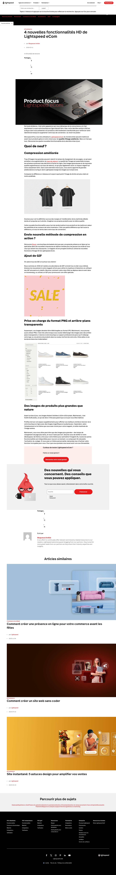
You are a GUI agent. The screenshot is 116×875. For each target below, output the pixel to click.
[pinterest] (60, 855)
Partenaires (68, 820)
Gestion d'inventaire (62, 805)
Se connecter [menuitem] (91, 3)
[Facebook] (31, 61)
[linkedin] (64, 855)
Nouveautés (100, 805)
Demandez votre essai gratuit (56, 460)
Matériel (9, 828)
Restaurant (17, 17)
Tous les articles (7, 17)
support (57, 806)
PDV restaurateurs (27, 820)
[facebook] (46, 855)
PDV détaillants (11, 820)
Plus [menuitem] (99, 3)
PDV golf (39, 820)
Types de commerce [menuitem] (24, 3)
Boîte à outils (68, 828)
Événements (82, 825)
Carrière (81, 828)
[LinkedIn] (31, 74)
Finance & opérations (35, 805)
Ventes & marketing (74, 806)
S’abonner (83, 492)
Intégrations (10, 830)
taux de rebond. (52, 161)
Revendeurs (68, 825)
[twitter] (51, 855)
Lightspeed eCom (57, 137)
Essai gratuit (109, 3)
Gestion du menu (73, 805)
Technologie (64, 806)
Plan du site (53, 863)
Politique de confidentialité (65, 863)
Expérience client (23, 805)
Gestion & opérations (49, 805)
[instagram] (55, 855)
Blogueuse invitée (34, 44)
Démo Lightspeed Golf (99, 823)
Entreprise (82, 820)
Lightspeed (14, 635)
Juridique (81, 839)
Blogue (53, 823)
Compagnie (56, 17)
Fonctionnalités (11, 823)
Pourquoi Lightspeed (84, 823)
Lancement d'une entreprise (88, 805)
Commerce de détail (29, 17)
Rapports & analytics (48, 806)
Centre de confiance (84, 842)
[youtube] (69, 855)
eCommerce (42, 17)
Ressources (54, 820)
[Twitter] (31, 68)
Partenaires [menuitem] (45, 3)
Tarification (10, 833)
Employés (15, 805)
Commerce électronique (13, 825)
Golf (49, 17)
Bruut (34, 244)
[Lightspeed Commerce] (8, 2)
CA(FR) (47, 863)
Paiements (39, 806)
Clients (81, 830)
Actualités (81, 837)
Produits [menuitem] (35, 3)
